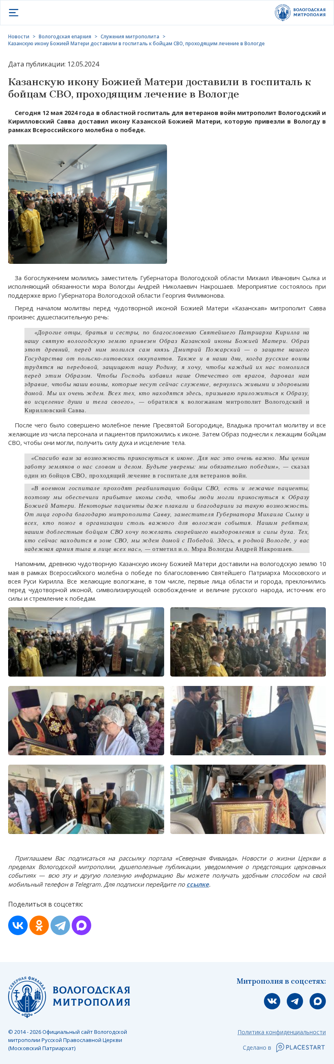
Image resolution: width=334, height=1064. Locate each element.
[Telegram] (60, 925)
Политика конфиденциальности (281, 1032)
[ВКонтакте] (18, 925)
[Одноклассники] (39, 925)
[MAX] (81, 925)
